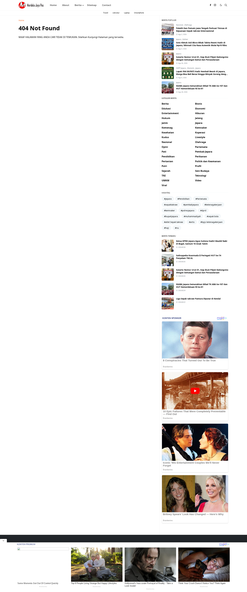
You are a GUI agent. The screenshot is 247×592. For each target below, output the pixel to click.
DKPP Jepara (181, 68)
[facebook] (210, 5)
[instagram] (215, 5)
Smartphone (139, 13)
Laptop (127, 13)
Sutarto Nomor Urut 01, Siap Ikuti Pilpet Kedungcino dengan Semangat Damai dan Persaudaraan (202, 58)
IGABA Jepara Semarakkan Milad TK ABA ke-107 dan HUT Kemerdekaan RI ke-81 (201, 87)
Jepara (179, 39)
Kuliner (185, 39)
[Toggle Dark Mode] (221, 5)
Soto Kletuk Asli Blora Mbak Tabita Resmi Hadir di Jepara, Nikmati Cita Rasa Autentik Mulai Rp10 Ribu (201, 44)
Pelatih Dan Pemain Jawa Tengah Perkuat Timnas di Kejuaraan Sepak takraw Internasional (201, 29)
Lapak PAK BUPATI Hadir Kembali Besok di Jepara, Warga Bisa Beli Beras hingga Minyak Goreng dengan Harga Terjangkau (202, 74)
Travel (105, 13)
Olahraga (188, 25)
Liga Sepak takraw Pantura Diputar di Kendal (198, 298)
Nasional (180, 25)
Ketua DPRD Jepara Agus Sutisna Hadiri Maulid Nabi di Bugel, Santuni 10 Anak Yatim (201, 242)
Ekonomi (191, 68)
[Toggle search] (225, 5)
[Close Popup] (3, 540)
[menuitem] (53, 5)
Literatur (116, 13)
